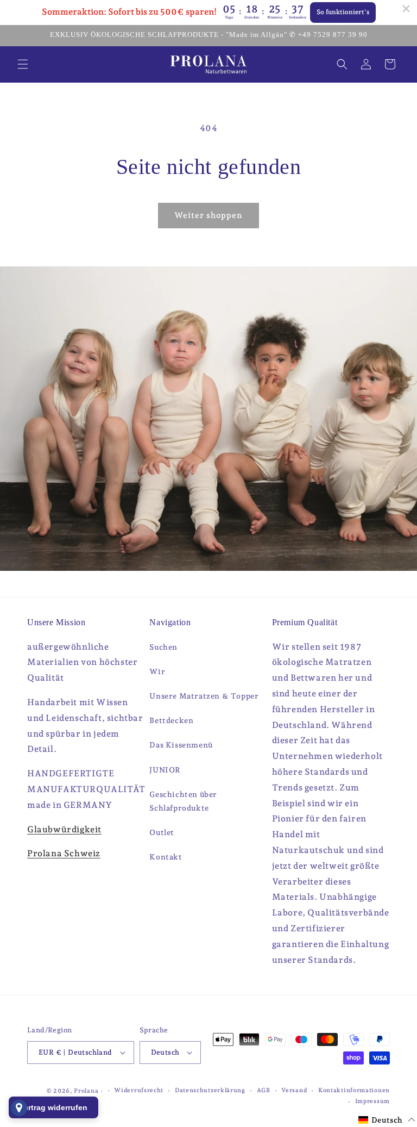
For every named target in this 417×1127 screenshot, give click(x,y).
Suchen (163, 647)
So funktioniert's (343, 12)
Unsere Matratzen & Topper (203, 696)
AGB (263, 1090)
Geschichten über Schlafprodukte (183, 801)
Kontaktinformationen (354, 1090)
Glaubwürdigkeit (64, 829)
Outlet (161, 832)
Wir (157, 671)
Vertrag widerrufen (53, 1107)
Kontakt (165, 856)
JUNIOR (165, 769)
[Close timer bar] (406, 8)
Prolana (86, 1090)
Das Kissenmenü (180, 744)
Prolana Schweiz (63, 853)
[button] (23, 64)
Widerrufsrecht (138, 1090)
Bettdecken (171, 720)
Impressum (372, 1101)
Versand (294, 1090)
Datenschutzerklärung (210, 1090)
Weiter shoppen (208, 215)
